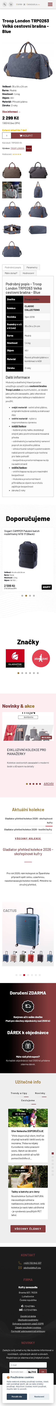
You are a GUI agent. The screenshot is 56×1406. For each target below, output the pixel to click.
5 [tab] (34, 673)
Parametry (32, 267)
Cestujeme (28, 1100)
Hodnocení (28, 273)
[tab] (13, 267)
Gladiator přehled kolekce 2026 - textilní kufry (28, 829)
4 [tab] (34, 596)
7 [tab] (40, 975)
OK (43, 1371)
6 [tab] (38, 673)
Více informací (10, 111)
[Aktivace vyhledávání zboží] (4, 4)
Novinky (40, 1093)
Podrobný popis (13, 267)
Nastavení (39, 1396)
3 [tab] (30, 596)
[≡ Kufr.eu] (28, 4)
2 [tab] (26, 596)
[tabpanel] (28, 559)
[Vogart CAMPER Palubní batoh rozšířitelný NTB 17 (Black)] (28, 560)
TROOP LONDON (18, 148)
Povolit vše (17, 1396)
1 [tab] (22, 596)
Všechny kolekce (28, 838)
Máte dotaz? (11, 273)
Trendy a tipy (19, 1093)
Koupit (27, 135)
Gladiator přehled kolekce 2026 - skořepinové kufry (29, 820)
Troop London (32, 299)
